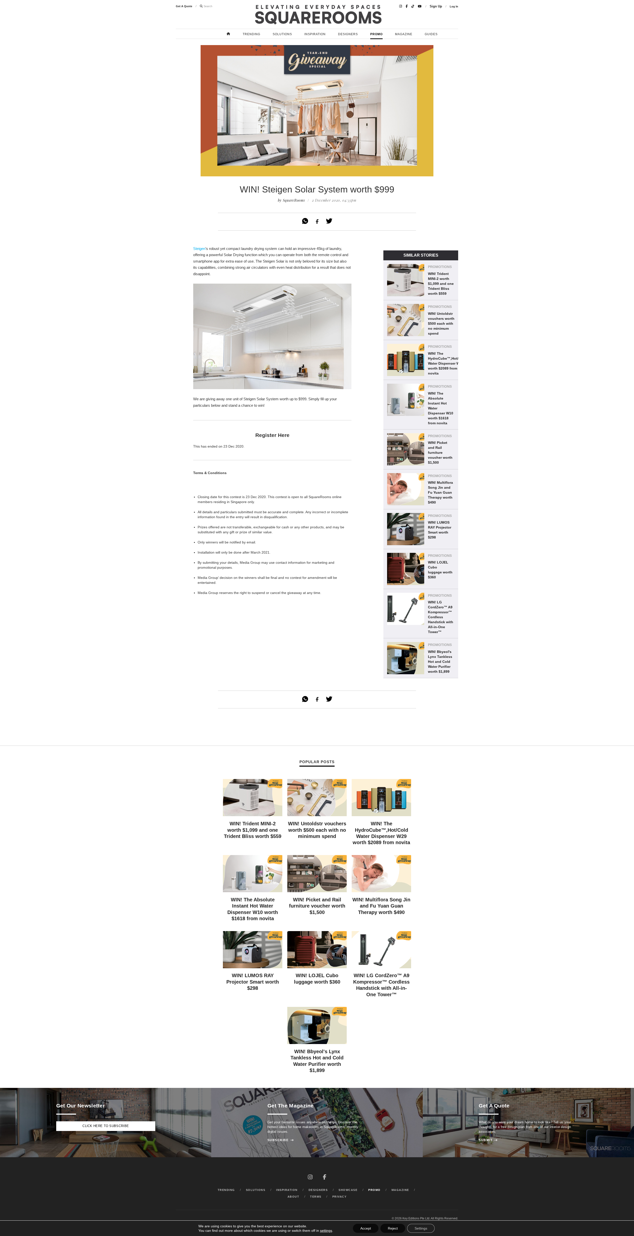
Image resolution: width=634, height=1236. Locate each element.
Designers (348, 34)
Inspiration (315, 34)
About (293, 1196)
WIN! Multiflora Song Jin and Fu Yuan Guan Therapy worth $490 (440, 492)
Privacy (339, 1196)
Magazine (403, 34)
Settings (421, 1228)
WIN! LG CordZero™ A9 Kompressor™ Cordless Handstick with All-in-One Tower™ (440, 617)
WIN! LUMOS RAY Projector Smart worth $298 (439, 529)
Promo (376, 34)
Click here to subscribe (105, 1126)
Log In (454, 6)
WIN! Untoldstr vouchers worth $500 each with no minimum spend (441, 323)
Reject (393, 1228)
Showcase (348, 1189)
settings (326, 1231)
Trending (251, 34)
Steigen (199, 248)
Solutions (282, 34)
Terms (315, 1196)
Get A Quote (184, 6)
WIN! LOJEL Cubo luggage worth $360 (440, 569)
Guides (431, 34)
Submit (488, 1140)
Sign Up (436, 6)
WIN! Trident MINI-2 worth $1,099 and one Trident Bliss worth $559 (441, 284)
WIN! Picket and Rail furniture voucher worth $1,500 (440, 452)
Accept (365, 1228)
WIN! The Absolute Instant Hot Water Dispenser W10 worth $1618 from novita (440, 408)
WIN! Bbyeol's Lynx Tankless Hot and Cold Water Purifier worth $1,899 (440, 661)
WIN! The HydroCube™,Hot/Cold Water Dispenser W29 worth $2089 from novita (447, 363)
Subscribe (280, 1140)
